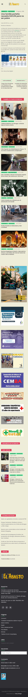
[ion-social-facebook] (2, 607)
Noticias (11, 11)
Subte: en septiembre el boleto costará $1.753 (13, 519)
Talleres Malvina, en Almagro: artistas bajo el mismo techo (12, 124)
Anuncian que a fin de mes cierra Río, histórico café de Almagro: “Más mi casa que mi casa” (17, 460)
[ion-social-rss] (10, 607)
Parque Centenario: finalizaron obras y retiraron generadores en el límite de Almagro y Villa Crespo (14, 524)
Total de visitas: (5, 559)
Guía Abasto (4, 629)
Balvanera (4, 146)
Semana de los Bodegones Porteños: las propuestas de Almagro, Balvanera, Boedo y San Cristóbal (13, 536)
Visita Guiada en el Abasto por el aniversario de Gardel (11, 201)
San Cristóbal (12, 172)
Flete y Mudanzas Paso (7, 627)
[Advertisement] (14, 499)
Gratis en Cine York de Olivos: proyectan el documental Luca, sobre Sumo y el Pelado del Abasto (13, 543)
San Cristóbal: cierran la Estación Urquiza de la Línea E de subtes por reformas (13, 175)
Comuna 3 (4, 223)
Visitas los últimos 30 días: (8, 555)
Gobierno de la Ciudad (7, 643)
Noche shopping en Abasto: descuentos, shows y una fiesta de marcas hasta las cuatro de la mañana (13, 252)
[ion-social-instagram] (6, 607)
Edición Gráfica (5, 623)
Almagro (4, 121)
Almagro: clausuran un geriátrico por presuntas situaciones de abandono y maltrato (17, 481)
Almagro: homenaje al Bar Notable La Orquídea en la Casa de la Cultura (17, 470)
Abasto (4, 11)
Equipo (3, 625)
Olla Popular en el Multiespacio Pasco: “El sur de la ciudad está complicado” (13, 149)
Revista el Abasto (6, 25)
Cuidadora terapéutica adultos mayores (11, 620)
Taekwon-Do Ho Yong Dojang (8, 634)
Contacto (3, 618)
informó (17, 30)
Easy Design (18, 693)
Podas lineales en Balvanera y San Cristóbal (11, 226)
